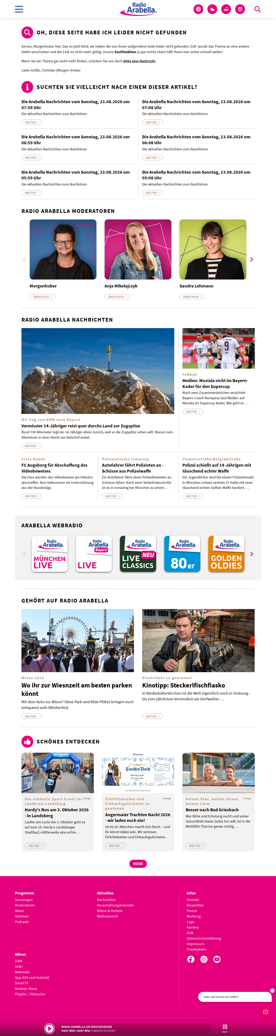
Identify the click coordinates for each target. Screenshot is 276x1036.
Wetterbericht (107, 916)
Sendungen (24, 899)
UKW (18, 961)
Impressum (195, 943)
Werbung (194, 916)
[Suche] (257, 9)
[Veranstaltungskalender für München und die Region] (240, 9)
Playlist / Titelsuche (30, 994)
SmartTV (21, 983)
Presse (192, 910)
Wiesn (19, 910)
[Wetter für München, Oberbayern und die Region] (212, 9)
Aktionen (22, 916)
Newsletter (195, 905)
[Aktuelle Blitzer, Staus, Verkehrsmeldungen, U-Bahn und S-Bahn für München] (226, 9)
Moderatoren (25, 905)
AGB (190, 932)
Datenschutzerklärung (204, 938)
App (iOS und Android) (32, 977)
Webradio (22, 972)
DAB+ (19, 966)
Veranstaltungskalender (115, 905)
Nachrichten (106, 899)
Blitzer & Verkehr (110, 910)
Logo (190, 921)
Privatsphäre (196, 949)
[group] (50, 554)
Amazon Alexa (26, 988)
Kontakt (193, 899)
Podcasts (22, 921)
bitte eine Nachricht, (139, 61)
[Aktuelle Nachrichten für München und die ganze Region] (198, 9)
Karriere (193, 927)
